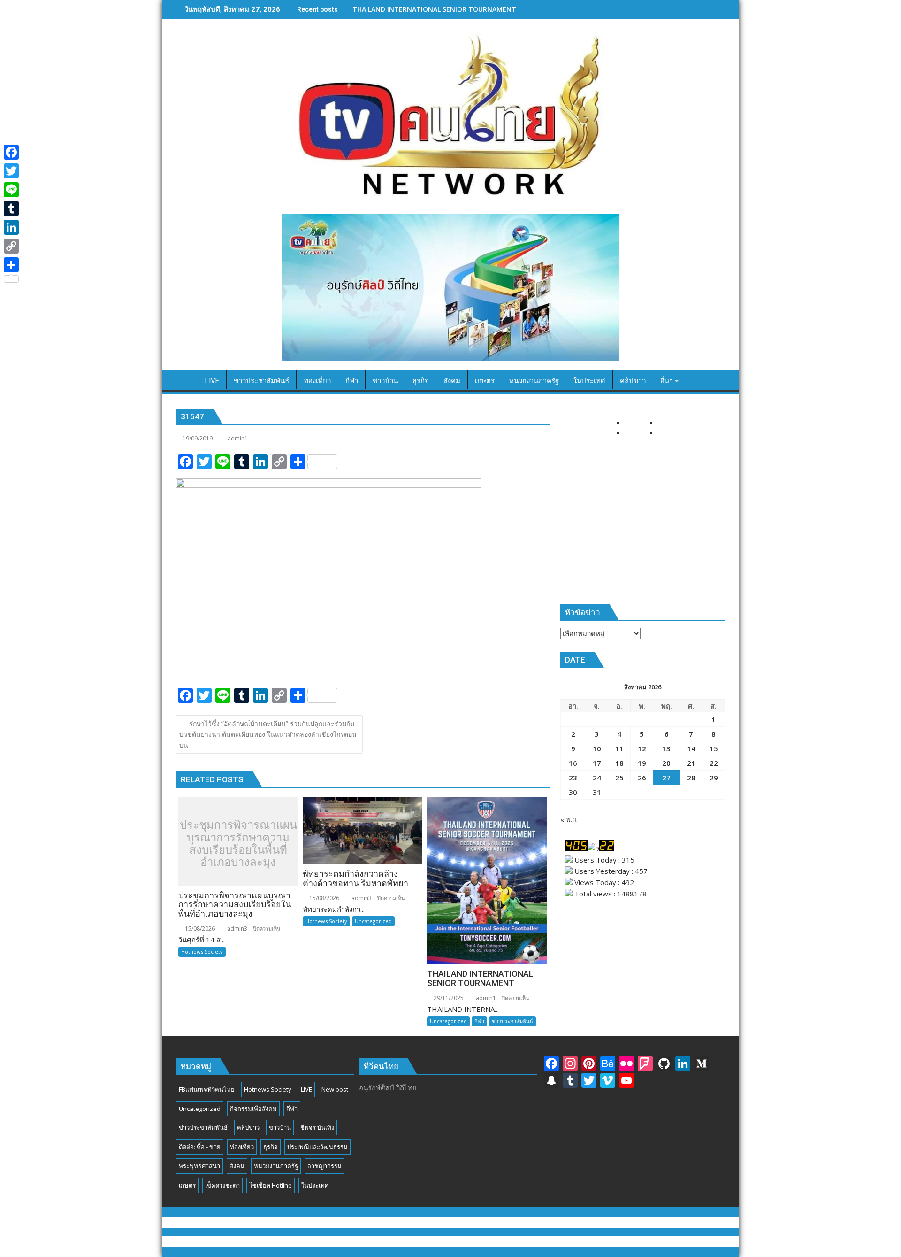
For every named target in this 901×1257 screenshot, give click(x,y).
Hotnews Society (202, 951)
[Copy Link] (11, 246)
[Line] (11, 189)
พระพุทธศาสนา (199, 1166)
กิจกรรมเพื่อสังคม (253, 1108)
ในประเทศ (314, 1185)
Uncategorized (373, 921)
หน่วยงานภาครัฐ (276, 1166)
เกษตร (187, 1185)
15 (714, 748)
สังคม (236, 1166)
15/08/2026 (199, 929)
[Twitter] (11, 171)
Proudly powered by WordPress (387, 1241)
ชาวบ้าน (280, 1127)
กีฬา (479, 1021)
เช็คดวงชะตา (222, 1185)
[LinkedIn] (11, 227)
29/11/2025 (448, 998)
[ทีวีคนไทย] (185, 379)
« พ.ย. (569, 819)
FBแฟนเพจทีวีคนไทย (207, 1089)
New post (334, 1089)
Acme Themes (543, 1241)
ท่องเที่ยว (242, 1146)
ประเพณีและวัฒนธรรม (317, 1146)
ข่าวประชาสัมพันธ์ (512, 1021)
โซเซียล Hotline (270, 1185)
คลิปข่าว (248, 1127)
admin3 (236, 929)
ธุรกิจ (270, 1146)
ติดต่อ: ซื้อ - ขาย (200, 1146)
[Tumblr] (11, 208)
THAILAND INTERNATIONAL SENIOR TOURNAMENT (434, 9)
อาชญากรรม (324, 1166)
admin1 (238, 438)
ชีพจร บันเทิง (317, 1127)
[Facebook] (11, 152)
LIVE (306, 1089)
